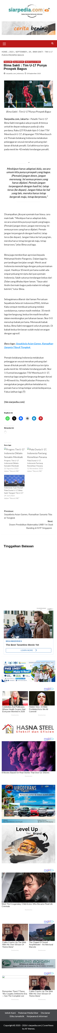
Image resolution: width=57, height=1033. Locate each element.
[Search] (52, 43)
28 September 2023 (34, 73)
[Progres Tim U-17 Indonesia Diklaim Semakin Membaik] (14, 453)
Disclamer (45, 1013)
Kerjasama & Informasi (37, 1016)
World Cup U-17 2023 (32, 62)
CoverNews (48, 1025)
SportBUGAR (18, 62)
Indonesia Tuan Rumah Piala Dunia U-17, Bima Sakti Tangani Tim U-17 (14, 490)
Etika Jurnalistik (17, 1016)
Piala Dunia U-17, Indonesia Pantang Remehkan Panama (35, 463)
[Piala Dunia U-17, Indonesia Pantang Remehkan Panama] (37, 453)
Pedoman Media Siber (28, 1013)
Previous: (28, 514)
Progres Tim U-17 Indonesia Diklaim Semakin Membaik (12, 463)
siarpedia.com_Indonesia (15, 73)
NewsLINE (8, 62)
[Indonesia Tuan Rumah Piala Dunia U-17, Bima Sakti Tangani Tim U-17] (14, 480)
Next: (31, 524)
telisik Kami (10, 1013)
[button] (4, 43)
